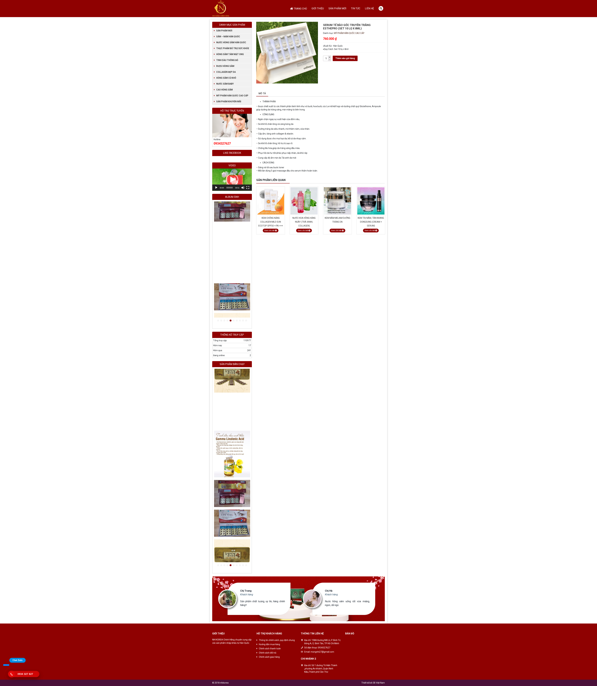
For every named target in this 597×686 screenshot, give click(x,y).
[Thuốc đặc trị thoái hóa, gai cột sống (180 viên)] (232, 216)
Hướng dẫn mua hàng (269, 644)
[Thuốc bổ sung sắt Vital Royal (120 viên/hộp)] (232, 222)
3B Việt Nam (379, 682)
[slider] (229, 187)
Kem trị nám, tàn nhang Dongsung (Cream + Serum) (337, 222)
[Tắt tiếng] (242, 187)
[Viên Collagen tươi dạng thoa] (370, 201)
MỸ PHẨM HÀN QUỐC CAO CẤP (349, 33)
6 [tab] (233, 320)
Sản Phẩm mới (337, 8)
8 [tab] (239, 320)
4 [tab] (227, 320)
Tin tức (355, 8)
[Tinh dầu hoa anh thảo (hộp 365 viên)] (232, 234)
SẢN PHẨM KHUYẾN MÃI (228, 101)
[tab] (262, 93)
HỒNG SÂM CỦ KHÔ (226, 78)
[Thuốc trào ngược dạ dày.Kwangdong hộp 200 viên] (232, 556)
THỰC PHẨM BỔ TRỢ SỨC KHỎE (232, 48)
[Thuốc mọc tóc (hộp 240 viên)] (232, 210)
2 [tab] (221, 320)
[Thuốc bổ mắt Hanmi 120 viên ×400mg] (232, 257)
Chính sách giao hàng (269, 657)
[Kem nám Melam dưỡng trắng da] (304, 201)
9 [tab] (243, 320)
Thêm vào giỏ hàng (345, 58)
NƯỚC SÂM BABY (225, 84)
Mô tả (262, 93)
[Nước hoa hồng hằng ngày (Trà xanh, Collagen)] (270, 201)
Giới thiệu (318, 8)
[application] (232, 180)
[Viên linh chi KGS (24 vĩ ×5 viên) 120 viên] (232, 292)
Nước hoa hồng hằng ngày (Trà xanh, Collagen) (270, 222)
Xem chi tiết (269, 230)
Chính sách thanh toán (270, 648)
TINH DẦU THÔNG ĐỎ (227, 60)
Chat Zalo (17, 660)
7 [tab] (236, 320)
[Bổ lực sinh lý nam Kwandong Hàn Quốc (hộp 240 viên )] (232, 204)
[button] (232, 179)
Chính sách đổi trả (267, 652)
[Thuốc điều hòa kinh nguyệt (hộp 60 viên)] (232, 228)
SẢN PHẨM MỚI (224, 30)
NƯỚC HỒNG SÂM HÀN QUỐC (231, 42)
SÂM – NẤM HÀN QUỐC (228, 36)
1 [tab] (218, 320)
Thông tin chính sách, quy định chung (277, 640)
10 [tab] (246, 320)
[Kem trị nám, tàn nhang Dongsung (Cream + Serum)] (337, 201)
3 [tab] (224, 320)
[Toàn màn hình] (247, 187)
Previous (379, 180)
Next (383, 180)
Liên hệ (369, 8)
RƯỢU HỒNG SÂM (225, 66)
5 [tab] (230, 320)
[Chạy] (216, 187)
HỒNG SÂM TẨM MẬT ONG (230, 54)
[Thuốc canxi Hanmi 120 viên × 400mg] (232, 240)
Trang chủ (300, 8)
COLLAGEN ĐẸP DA (226, 72)
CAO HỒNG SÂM (224, 89)
